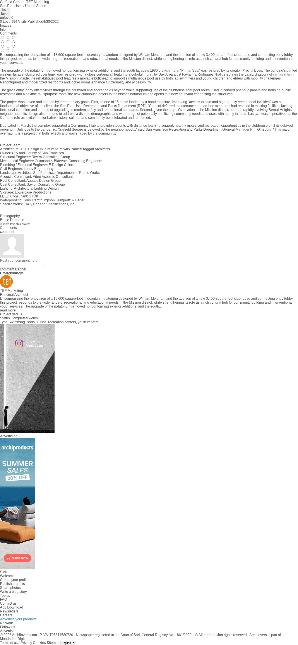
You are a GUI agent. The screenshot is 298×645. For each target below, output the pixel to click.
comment (7, 269)
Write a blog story (13, 591)
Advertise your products (18, 619)
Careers (6, 615)
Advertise (7, 631)
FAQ (3, 599)
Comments (8, 33)
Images (5, 25)
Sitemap (53, 643)
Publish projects (12, 584)
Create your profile (14, 580)
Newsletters (9, 611)
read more (8, 310)
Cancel (20, 269)
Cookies (39, 643)
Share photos (10, 588)
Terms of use (10, 643)
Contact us (8, 603)
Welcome (7, 576)
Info (3, 29)
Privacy (26, 643)
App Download (11, 607)
